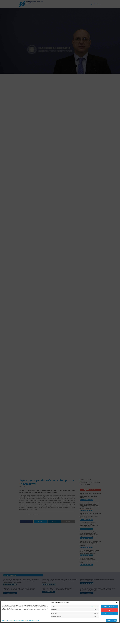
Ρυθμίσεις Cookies (111, 620)
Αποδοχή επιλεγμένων (109, 606)
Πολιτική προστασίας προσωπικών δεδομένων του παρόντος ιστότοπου (24, 620)
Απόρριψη (109, 610)
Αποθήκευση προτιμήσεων (109, 614)
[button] (117, 602)
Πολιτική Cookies (5, 620)
